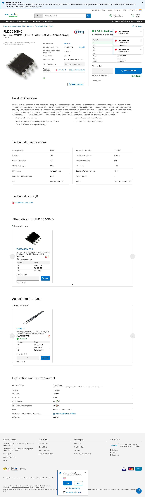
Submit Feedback (9, 457)
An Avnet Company (9, 486)
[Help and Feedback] (139, 491)
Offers (110, 10)
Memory (30, 26)
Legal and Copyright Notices (26, 478)
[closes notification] (142, 2)
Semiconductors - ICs (17, 26)
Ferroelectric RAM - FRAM (44, 26)
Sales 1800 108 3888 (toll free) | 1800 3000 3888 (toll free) (18, 444)
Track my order (44, 443)
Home (5, 26)
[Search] (88, 16)
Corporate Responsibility (82, 454)
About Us (77, 443)
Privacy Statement (9, 478)
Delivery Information (46, 454)
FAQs (5, 460)
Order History (43, 447)
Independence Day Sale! (98, 10)
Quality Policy (79, 447)
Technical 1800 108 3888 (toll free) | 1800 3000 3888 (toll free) (18, 449)
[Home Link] (11, 16)
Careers (77, 450)
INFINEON (67, 43)
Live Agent (7, 454)
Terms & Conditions (43, 478)
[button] (8, 21)
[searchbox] (64, 16)
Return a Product (45, 450)
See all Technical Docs (77, 70)
